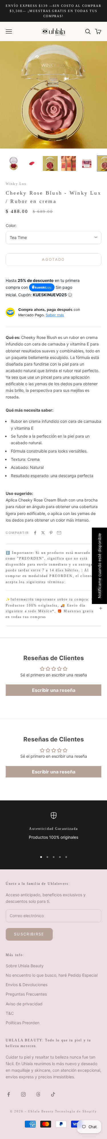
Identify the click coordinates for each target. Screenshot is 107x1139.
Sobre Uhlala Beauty (25, 965)
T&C (10, 1013)
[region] (53, 829)
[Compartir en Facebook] (35, 532)
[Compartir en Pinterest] (51, 532)
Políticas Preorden (22, 1022)
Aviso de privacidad (24, 1003)
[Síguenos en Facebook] (8, 1094)
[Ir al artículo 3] (50, 163)
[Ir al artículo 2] (32, 163)
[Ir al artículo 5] (87, 163)
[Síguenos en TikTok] (53, 1094)
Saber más (55, 315)
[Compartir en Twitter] (43, 532)
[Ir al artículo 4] (68, 163)
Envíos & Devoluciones (26, 984)
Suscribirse (29, 934)
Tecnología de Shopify (76, 1111)
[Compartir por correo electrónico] (59, 532)
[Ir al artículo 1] (14, 163)
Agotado (53, 259)
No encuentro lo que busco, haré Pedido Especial (52, 975)
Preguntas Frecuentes (26, 994)
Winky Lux (16, 184)
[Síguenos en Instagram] (23, 1094)
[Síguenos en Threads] (38, 1094)
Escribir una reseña (53, 690)
